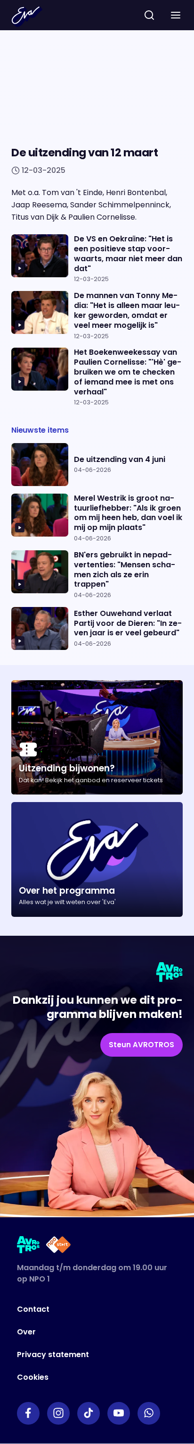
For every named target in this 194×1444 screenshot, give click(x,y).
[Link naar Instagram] (58, 1413)
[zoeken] (149, 15)
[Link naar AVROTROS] (28, 1246)
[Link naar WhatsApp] (148, 1413)
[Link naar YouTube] (118, 1413)
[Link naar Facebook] (28, 1413)
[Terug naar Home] (26, 16)
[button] (175, 15)
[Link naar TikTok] (88, 1413)
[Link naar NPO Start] (58, 1246)
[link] (141, 1045)
